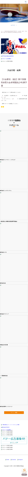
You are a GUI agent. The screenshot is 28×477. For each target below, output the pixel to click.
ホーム (2, 31)
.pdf (16, 95)
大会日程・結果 (21, 31)
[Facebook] (13, 459)
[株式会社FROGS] (5, 427)
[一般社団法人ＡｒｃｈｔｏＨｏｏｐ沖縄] (10, 424)
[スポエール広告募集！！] (7, 58)
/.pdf (5, 97)
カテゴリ (13, 25)
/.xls (2, 97)
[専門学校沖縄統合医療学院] (7, 56)
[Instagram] (20, 459)
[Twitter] (7, 459)
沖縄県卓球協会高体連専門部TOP (10, 31)
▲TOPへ (24, 474)
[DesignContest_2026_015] (14, 53)
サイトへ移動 (14, 412)
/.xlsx (2, 100)
